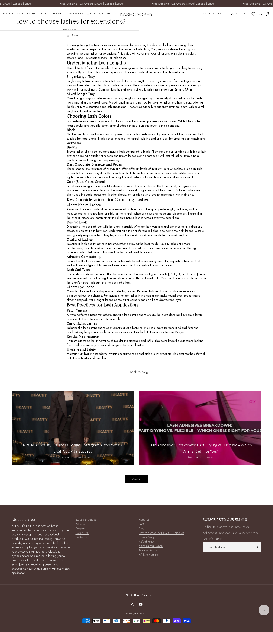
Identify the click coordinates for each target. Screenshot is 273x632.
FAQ (141, 524)
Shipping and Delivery (151, 546)
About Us (208, 14)
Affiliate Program (148, 555)
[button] (260, 14)
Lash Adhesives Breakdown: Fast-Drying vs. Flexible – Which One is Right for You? (200, 448)
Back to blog (139, 372)
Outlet (118, 14)
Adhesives (81, 524)
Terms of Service (148, 550)
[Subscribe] (257, 547)
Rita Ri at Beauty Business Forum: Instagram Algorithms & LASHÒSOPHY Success (73, 448)
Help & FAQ (82, 533)
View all (136, 479)
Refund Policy (146, 542)
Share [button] (74, 35)
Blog (219, 14)
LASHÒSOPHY (140, 613)
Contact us (81, 537)
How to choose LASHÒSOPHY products (161, 533)
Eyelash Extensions (86, 520)
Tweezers (81, 528)
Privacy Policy (146, 537)
